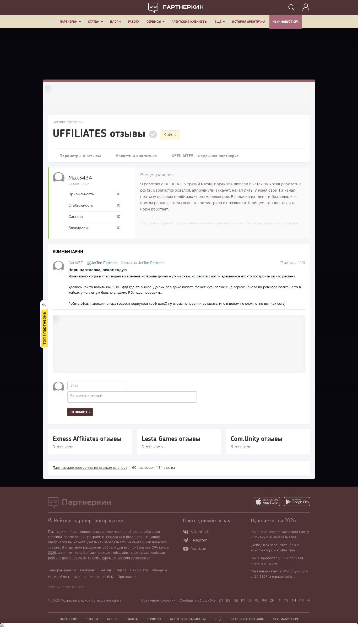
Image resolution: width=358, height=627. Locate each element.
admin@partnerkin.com (66, 587)
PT (243, 600)
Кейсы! (170, 134)
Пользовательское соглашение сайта (91, 600)
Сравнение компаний (158, 600)
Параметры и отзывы (80, 155)
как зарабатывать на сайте (119, 542)
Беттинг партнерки (68, 122)
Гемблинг (87, 570)
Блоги (115, 22)
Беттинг (106, 570)
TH (293, 600)
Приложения (128, 577)
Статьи (94, 22)
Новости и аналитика (136, 155)
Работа (133, 22)
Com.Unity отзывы (257, 438)
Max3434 (80, 178)
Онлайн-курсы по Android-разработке (119, 558)
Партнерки (69, 22)
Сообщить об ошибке (197, 600)
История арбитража (248, 22)
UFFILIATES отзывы (99, 132)
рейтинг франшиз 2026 (67, 558)
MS (286, 600)
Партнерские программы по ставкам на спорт (90, 467)
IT (279, 600)
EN (221, 600)
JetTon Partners (151, 263)
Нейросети (139, 570)
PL (257, 600)
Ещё (218, 22)
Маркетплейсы (101, 577)
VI (308, 600)
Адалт (121, 570)
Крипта (80, 577)
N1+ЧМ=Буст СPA (286, 22)
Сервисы (154, 22)
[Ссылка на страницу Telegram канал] (187, 540)
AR (301, 600)
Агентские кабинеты (189, 22)
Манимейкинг (59, 577)
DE (236, 600)
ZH (272, 600)
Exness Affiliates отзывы (87, 438)
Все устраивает (156, 175)
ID (250, 600)
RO (264, 600)
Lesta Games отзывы (171, 438)
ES (228, 600)
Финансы (159, 570)
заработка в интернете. (124, 537)
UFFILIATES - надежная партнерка (205, 155)
